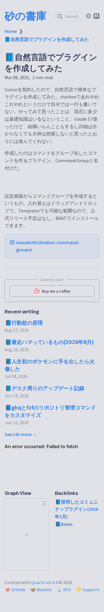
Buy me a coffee (56, 291)
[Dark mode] (88, 15)
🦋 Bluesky (41, 589)
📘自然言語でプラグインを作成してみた (47, 39)
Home (11, 31)
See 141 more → (21, 434)
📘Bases (64, 524)
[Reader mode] (96, 15)
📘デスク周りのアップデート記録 (44, 388)
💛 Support (87, 589)
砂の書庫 (26, 16)
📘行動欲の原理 (24, 322)
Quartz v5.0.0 (44, 582)
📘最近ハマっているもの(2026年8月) (49, 342)
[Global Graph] (44, 503)
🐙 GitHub (15, 589)
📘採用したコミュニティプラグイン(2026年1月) (76, 509)
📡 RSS (64, 589)
